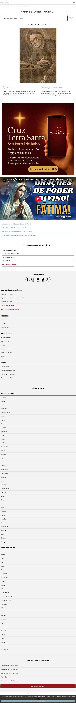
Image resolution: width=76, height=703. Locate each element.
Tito (2, 612)
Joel (2, 504)
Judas (3, 646)
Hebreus (3, 619)
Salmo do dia (5, 341)
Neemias (3, 454)
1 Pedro (3, 627)
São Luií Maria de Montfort (9, 673)
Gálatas (3, 581)
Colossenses (5, 593)
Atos (2, 566)
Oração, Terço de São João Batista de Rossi (17, 231)
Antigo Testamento (7, 349)
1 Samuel (3, 428)
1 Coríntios (4, 574)
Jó (1, 462)
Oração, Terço (7, 261)
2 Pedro (3, 631)
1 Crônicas (4, 443)
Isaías (2, 481)
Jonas (3, 515)
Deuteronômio (5, 412)
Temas (3, 356)
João (2, 562)
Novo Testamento (6, 352)
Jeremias (4, 485)
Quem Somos (5, 367)
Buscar (71, 18)
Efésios (3, 585)
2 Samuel (4, 432)
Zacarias (3, 538)
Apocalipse (4, 650)
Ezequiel (3, 492)
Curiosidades (5, 327)
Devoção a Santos (6, 302)
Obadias (3, 511)
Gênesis (3, 397)
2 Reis (3, 439)
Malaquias (4, 542)
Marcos (3, 555)
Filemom (3, 615)
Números (4, 409)
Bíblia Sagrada (7, 334)
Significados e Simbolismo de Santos (12, 298)
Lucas (2, 558)
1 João (3, 634)
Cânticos (3, 477)
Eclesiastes (4, 473)
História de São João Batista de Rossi (15, 228)
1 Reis (2, 435)
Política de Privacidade (8, 374)
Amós (2, 508)
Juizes (3, 420)
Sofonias (3, 530)
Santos (3, 320)
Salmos (3, 466)
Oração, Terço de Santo (8, 305)
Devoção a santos (9, 257)
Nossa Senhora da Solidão (9, 669)
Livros (3, 345)
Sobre (3, 363)
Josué (3, 416)
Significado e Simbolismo (11, 253)
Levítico (3, 405)
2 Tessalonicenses (6, 600)
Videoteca (5, 316)
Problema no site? (6, 378)
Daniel (3, 496)
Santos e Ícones (13, 6)
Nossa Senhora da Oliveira (9, 681)
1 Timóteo (4, 604)
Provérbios (4, 470)
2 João (3, 638)
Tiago (2, 623)
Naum (3, 523)
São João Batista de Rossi (24, 6)
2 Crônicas (4, 447)
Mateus (3, 551)
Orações (3, 323)
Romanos (4, 570)
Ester (2, 458)
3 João (3, 642)
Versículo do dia (6, 338)
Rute (2, 424)
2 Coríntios (4, 577)
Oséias (3, 500)
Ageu (2, 534)
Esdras (3, 451)
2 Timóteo (4, 608)
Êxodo (3, 401)
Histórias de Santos (9, 250)
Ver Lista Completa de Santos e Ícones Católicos (19, 235)
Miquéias (4, 519)
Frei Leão (4, 677)
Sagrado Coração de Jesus (9, 666)
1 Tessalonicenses (6, 596)
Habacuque (4, 527)
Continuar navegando (38, 701)
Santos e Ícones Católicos (11, 290)
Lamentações (5, 489)
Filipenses (4, 589)
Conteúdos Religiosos (8, 370)
